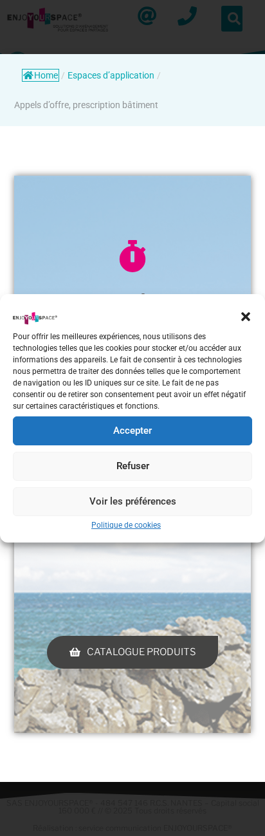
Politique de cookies (126, 525)
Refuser (132, 466)
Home (46, 75)
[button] (245, 316)
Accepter (132, 430)
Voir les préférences (132, 501)
